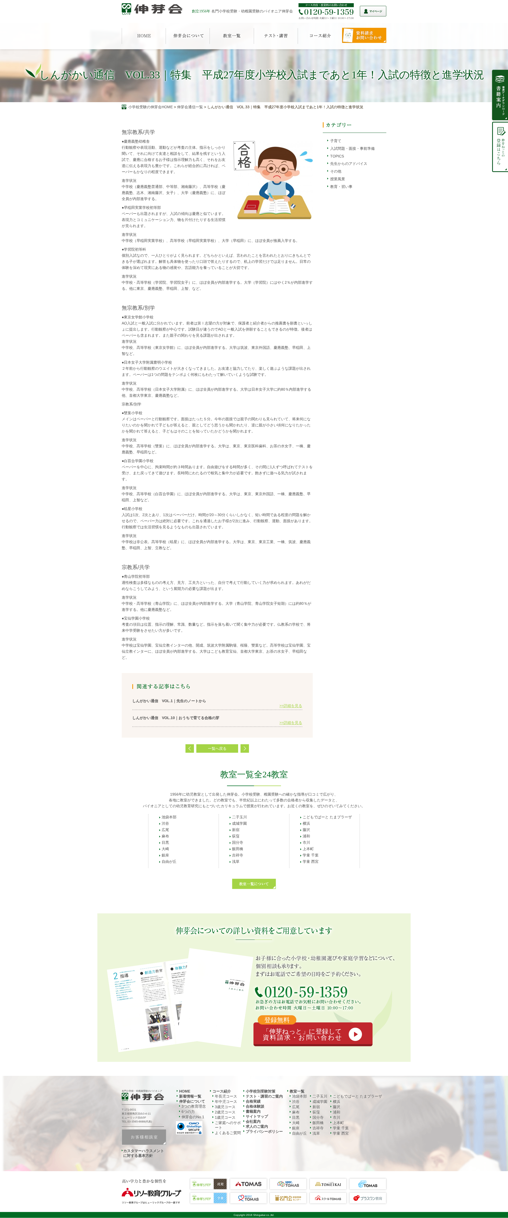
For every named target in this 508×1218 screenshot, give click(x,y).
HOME (184, 1091)
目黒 (165, 842)
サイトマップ (257, 1116)
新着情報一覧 (190, 1096)
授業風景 (337, 179)
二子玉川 (239, 817)
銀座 (165, 855)
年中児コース (226, 1101)
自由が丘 (169, 861)
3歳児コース (225, 1107)
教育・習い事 (341, 186)
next (245, 748)
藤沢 (306, 830)
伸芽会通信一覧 (190, 107)
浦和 (306, 836)
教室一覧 (297, 1091)
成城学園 (239, 823)
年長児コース (226, 1096)
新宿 (235, 830)
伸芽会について (192, 1101)
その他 (335, 171)
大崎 (165, 849)
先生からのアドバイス (348, 163)
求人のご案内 (257, 1126)
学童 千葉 (311, 855)
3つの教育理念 (194, 1106)
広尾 (165, 830)
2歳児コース (225, 1112)
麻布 (165, 836)
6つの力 (188, 1111)
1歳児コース (225, 1117)
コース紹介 (221, 1091)
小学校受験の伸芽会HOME (150, 107)
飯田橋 (237, 849)
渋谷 (165, 823)
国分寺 (237, 842)
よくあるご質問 (228, 1133)
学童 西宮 (311, 861)
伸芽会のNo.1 (193, 1117)
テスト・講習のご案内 (264, 1096)
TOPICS (337, 156)
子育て (335, 141)
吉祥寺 (237, 855)
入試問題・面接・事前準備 (352, 148)
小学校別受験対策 (260, 1091)
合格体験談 (255, 1106)
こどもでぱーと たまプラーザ (327, 817)
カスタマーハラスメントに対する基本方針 (143, 1153)
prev (189, 748)
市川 (306, 842)
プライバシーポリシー (264, 1131)
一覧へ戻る (217, 748)
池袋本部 (169, 817)
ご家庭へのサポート (228, 1125)
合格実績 (253, 1101)
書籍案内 (253, 1111)
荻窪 (235, 836)
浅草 (235, 861)
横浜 (306, 823)
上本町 (308, 849)
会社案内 (253, 1121)
